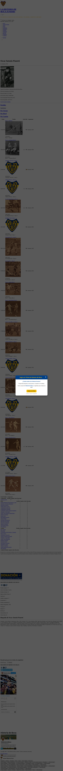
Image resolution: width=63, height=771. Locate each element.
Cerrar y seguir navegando (31, 393)
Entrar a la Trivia (31, 391)
